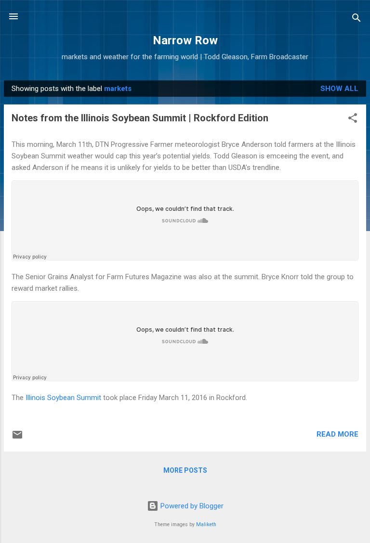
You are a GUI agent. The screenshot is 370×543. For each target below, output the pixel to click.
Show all (339, 88)
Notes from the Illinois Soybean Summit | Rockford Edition (140, 118)
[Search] (356, 19)
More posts (185, 470)
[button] (352, 119)
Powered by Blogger (191, 506)
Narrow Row (185, 40)
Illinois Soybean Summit (63, 397)
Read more (337, 434)
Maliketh (206, 524)
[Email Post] (17, 438)
